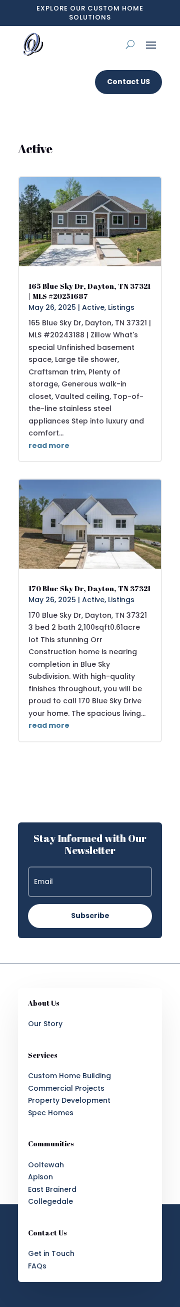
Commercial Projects (66, 1088)
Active (93, 307)
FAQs (37, 1266)
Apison (40, 1177)
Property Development (69, 1100)
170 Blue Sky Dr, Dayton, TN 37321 (89, 588)
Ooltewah (46, 1165)
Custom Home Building (69, 1076)
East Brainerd (52, 1189)
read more (49, 446)
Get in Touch (51, 1253)
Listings (121, 307)
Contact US (128, 82)
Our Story (45, 1024)
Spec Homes (51, 1113)
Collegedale (50, 1201)
